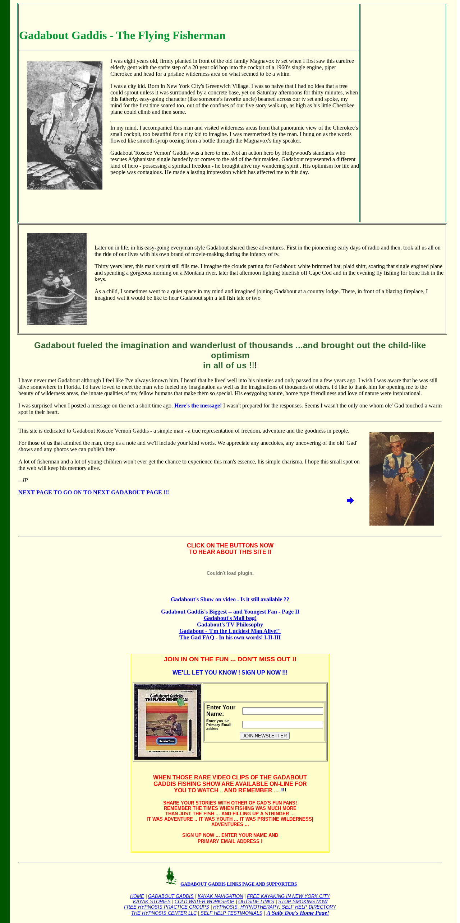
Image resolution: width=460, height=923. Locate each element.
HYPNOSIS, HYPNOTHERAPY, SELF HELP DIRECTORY (274, 907)
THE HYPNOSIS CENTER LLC (164, 913)
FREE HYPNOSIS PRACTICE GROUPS (166, 907)
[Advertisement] (385, 112)
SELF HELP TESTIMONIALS (230, 913)
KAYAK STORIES (152, 901)
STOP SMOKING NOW (302, 901)
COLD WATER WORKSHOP (204, 901)
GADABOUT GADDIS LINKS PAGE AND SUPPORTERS (238, 884)
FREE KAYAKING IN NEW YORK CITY (288, 896)
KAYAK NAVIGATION (220, 896)
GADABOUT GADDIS (171, 896)
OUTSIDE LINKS (256, 901)
